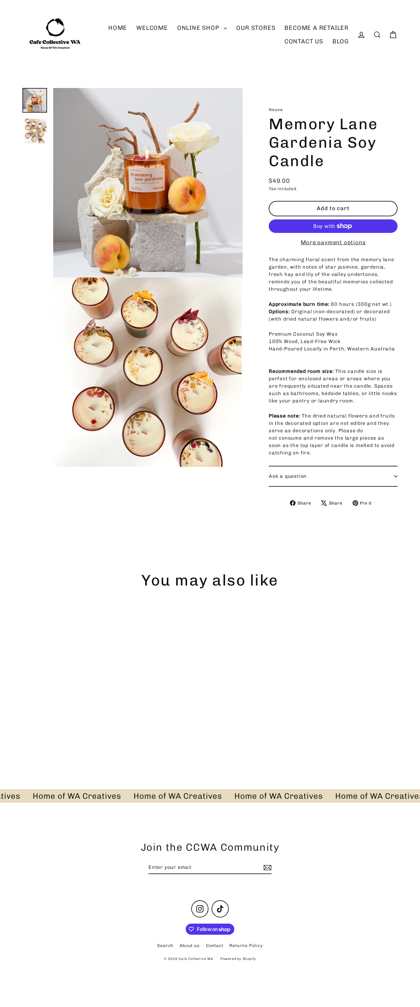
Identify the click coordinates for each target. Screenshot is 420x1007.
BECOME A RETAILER (316, 27)
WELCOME (152, 27)
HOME (117, 27)
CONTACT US (303, 41)
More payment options (333, 242)
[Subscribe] (266, 867)
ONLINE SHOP (199, 27)
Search (165, 945)
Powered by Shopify (238, 959)
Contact (215, 945)
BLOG (340, 41)
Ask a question (288, 476)
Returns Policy (246, 945)
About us (190, 945)
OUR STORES (255, 27)
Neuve (276, 109)
